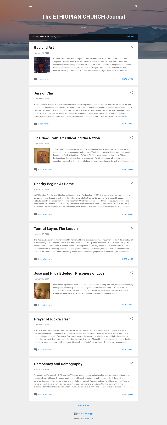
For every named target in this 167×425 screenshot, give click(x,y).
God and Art (44, 47)
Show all (129, 37)
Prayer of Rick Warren (52, 319)
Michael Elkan (89, 418)
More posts (83, 406)
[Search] (136, 6)
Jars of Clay (44, 93)
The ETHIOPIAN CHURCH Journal (83, 16)
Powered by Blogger (85, 414)
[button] (131, 47)
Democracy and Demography (58, 364)
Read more (127, 79)
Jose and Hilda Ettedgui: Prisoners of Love (69, 273)
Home (83, 27)
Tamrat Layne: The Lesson (56, 228)
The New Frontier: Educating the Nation (67, 138)
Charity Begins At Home (54, 184)
